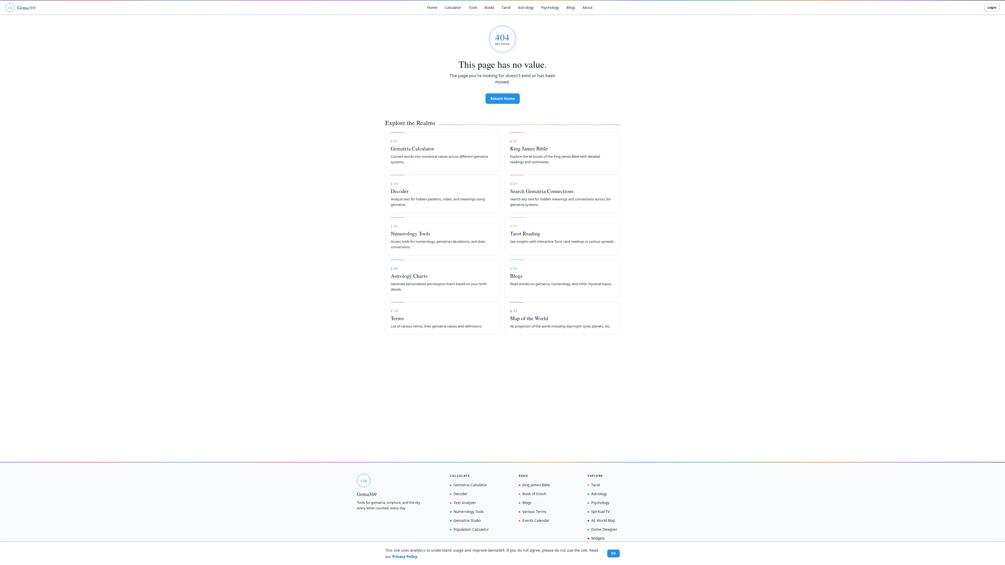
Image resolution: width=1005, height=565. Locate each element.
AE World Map (603, 520)
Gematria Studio (467, 520)
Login (991, 7)
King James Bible (536, 485)
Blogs (526, 502)
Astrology (599, 493)
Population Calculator (471, 529)
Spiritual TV (600, 511)
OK (613, 553)
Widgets (598, 538)
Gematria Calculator (470, 485)
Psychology (600, 502)
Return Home (502, 98)
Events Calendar (536, 520)
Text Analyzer (465, 502)
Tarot (595, 485)
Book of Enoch (534, 493)
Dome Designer (604, 529)
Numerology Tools (469, 511)
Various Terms (534, 511)
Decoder (461, 493)
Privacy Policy (404, 556)
